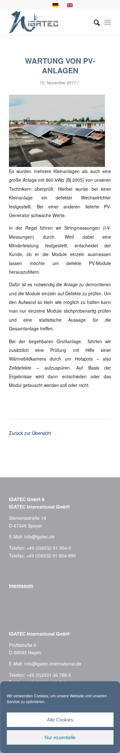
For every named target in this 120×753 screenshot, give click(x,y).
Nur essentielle (60, 737)
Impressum (21, 585)
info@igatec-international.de (52, 663)
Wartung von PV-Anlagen (60, 65)
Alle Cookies (60, 719)
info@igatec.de (39, 536)
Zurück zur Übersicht (30, 433)
